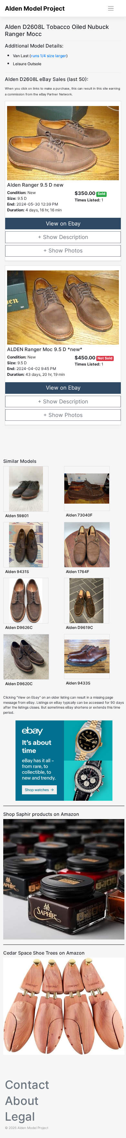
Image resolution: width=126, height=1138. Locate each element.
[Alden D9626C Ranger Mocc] (25, 600)
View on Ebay (63, 223)
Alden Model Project (35, 8)
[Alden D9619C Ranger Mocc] (86, 600)
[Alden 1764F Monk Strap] (87, 545)
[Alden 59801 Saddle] (26, 489)
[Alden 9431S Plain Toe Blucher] (26, 545)
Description (73, 237)
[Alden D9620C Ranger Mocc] (26, 657)
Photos (74, 250)
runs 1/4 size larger (48, 55)
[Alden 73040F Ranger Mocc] (87, 488)
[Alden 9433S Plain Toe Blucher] (87, 656)
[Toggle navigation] (111, 8)
